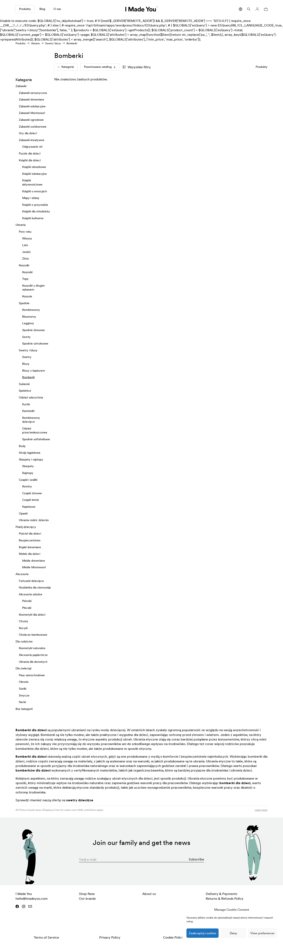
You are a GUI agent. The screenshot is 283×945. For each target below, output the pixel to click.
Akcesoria (22, 574)
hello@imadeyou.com (32, 898)
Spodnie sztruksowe (35, 343)
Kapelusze (28, 506)
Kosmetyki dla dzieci (32, 614)
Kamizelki (28, 411)
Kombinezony (31, 310)
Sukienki (24, 384)
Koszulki (24, 265)
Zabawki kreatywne (31, 140)
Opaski (23, 513)
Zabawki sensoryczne (33, 92)
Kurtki (26, 404)
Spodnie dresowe (33, 330)
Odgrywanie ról (32, 146)
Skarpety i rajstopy (31, 459)
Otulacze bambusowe (33, 634)
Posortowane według (98, 67)
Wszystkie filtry (139, 67)
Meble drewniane (33, 560)
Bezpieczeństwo (29, 540)
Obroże (24, 682)
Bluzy (25, 364)
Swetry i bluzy (53, 43)
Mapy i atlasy (30, 198)
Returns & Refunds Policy (224, 898)
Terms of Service (46, 937)
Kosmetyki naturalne (32, 648)
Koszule (27, 296)
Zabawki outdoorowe (32, 126)
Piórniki (26, 601)
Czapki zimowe (32, 493)
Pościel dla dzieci (30, 533)
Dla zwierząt (23, 668)
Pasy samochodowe (32, 675)
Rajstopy (27, 473)
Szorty (26, 337)
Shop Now (87, 894)
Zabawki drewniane (31, 99)
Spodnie (24, 303)
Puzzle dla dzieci (29, 153)
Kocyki (23, 628)
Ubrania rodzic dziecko (34, 520)
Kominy (27, 486)
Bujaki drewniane (30, 547)
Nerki (22, 702)
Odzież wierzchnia (31, 397)
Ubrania (35, 43)
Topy (25, 279)
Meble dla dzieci (29, 554)
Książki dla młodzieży (36, 211)
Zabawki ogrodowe (31, 120)
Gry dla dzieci (28, 133)
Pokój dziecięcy (26, 527)
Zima (25, 258)
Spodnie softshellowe (36, 439)
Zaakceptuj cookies (202, 933)
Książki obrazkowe (34, 167)
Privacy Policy (109, 937)
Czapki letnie (30, 500)
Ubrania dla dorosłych (33, 661)
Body (22, 446)
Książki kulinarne (33, 218)
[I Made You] (141, 9)
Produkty (25, 9)
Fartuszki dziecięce (31, 581)
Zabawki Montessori (32, 113)
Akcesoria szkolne (30, 594)
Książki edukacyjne (34, 173)
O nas (57, 9)
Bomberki (28, 377)
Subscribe (196, 859)
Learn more (261, 809)
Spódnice (25, 390)
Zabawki (21, 86)
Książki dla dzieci (30, 160)
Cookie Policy (173, 937)
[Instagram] (23, 906)
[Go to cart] (264, 9)
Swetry (26, 357)
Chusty (23, 621)
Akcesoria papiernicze (33, 655)
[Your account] (257, 9)
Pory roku (25, 231)
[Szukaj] (249, 9)
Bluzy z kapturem (33, 370)
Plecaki (26, 608)
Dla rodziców (24, 641)
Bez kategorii (24, 709)
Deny (233, 933)
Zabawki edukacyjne (32, 106)
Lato (25, 245)
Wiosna (27, 238)
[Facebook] (17, 906)
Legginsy (28, 323)
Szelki (22, 688)
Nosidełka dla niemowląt (35, 587)
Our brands (87, 898)
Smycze (24, 695)
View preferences (262, 933)
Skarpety (28, 466)
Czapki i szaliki (28, 479)
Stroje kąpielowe (29, 453)
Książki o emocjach (34, 191)
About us (149, 894)
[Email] (30, 906)
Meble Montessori (34, 567)
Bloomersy (29, 316)
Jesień (26, 252)
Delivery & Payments (221, 894)
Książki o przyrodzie (35, 204)
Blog (42, 9)
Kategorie (67, 67)
